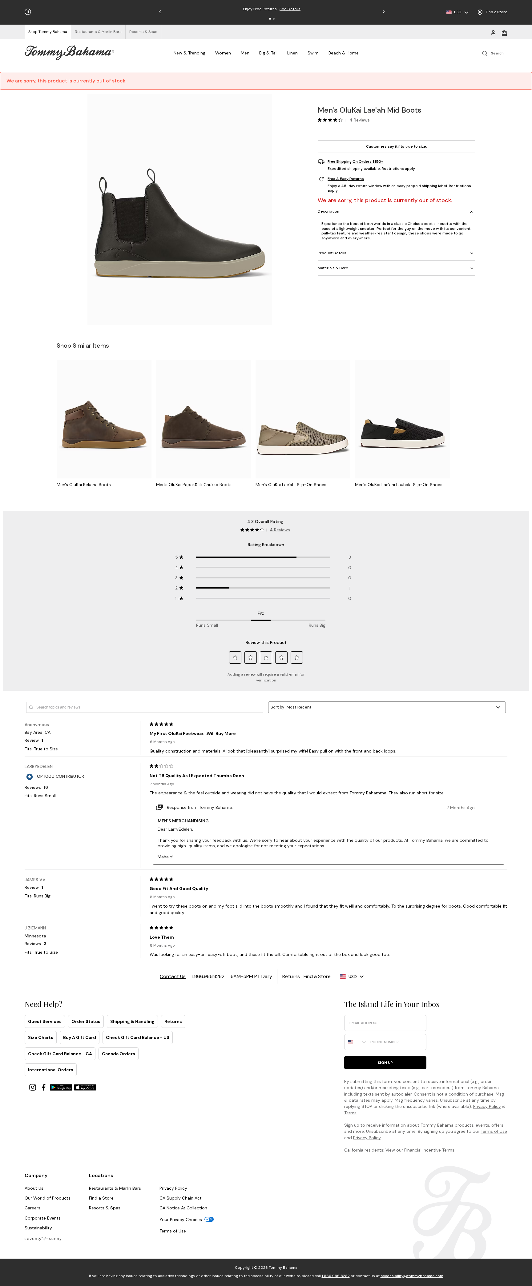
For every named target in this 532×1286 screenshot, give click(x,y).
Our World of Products (48, 1198)
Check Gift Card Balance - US (137, 1037)
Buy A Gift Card (79, 1037)
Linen (292, 53)
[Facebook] (44, 1087)
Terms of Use (494, 1131)
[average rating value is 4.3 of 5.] (331, 120)
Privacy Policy (487, 1106)
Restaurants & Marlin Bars (115, 1188)
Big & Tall (268, 53)
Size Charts (40, 1037)
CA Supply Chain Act (180, 1198)
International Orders (50, 1069)
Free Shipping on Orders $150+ (355, 161)
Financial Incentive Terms (429, 1150)
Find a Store (101, 1198)
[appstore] (85, 1087)
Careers (32, 1208)
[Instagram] (33, 1087)
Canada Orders (118, 1053)
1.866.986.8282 (336, 1275)
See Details (301, 8)
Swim (313, 53)
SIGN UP (385, 1062)
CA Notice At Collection (183, 1208)
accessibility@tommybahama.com (412, 1275)
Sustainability (38, 1228)
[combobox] (356, 1042)
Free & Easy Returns (346, 179)
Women (223, 53)
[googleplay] (62, 1087)
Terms (350, 1113)
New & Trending (189, 53)
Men (245, 53)
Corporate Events (43, 1218)
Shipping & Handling (132, 1021)
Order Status (85, 1021)
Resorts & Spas (104, 1208)
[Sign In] (493, 32)
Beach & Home (343, 53)
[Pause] (28, 12)
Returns (173, 1021)
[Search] (488, 53)
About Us (34, 1188)
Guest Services (45, 1021)
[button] (270, 19)
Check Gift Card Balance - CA (60, 1053)
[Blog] (43, 1238)
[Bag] (504, 32)
